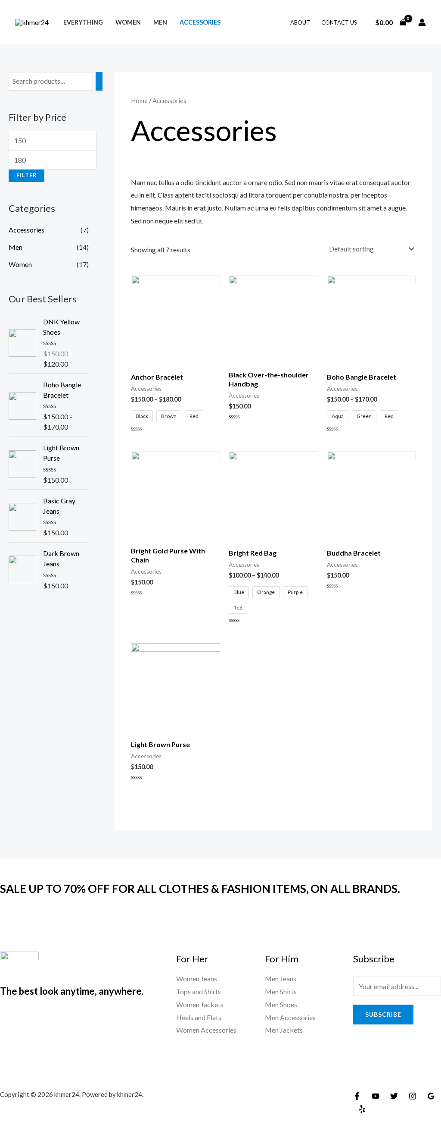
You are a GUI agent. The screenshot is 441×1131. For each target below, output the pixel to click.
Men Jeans (280, 978)
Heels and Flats (198, 1017)
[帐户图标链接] (422, 22)
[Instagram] (412, 1096)
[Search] (99, 81)
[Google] (431, 1096)
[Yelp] (362, 1109)
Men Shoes (281, 1004)
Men (160, 22)
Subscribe (383, 1014)
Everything (83, 22)
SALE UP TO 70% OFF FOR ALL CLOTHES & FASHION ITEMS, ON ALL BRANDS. (200, 888)
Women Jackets (200, 1004)
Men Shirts (281, 991)
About (300, 22)
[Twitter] (394, 1096)
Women (128, 22)
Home (139, 100)
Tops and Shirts (198, 991)
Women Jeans (196, 978)
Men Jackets (284, 1030)
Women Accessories (206, 1030)
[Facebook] (357, 1096)
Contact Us (339, 22)
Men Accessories (290, 1017)
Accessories (200, 22)
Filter (26, 175)
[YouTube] (375, 1096)
